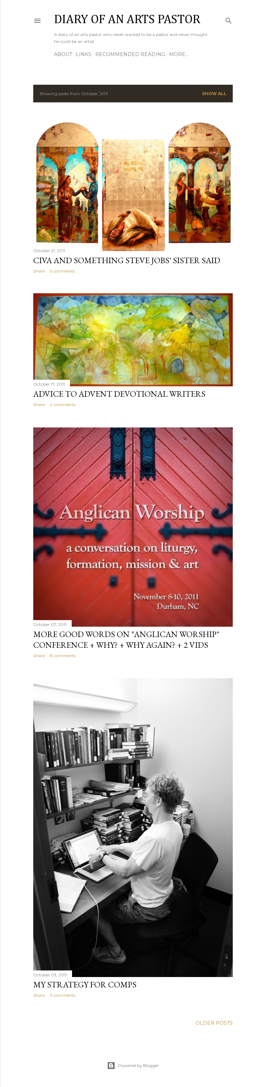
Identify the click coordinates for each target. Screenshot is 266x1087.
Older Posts (214, 1023)
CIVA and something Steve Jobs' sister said (126, 260)
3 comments (62, 995)
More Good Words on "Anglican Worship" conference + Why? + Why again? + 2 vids (126, 639)
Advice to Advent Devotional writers (119, 393)
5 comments (62, 271)
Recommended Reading (130, 54)
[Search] (228, 19)
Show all (214, 93)
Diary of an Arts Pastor (127, 19)
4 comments (63, 404)
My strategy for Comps (84, 984)
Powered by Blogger (138, 1065)
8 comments (63, 655)
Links (83, 54)
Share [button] (39, 271)
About (63, 54)
